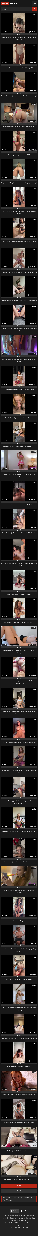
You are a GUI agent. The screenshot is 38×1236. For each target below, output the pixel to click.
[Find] (34, 9)
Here (9, 3)
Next (19, 1190)
